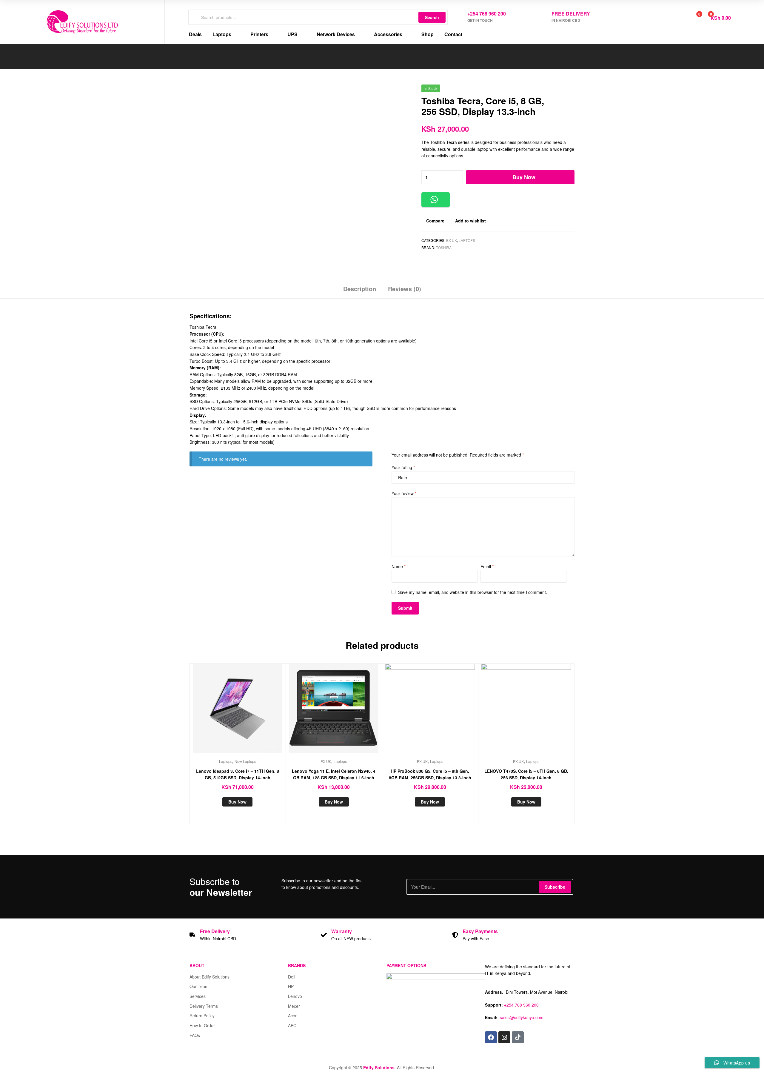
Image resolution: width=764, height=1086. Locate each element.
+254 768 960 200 (521, 1005)
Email (487, 566)
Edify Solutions (379, 1067)
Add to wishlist (470, 221)
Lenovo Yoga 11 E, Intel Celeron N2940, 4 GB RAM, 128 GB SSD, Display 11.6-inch (333, 774)
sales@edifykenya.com (521, 1017)
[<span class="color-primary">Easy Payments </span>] (455, 935)
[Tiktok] (518, 1037)
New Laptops (245, 761)
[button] (435, 199)
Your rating (403, 467)
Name (399, 566)
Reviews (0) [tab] (404, 288)
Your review (404, 493)
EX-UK (451, 240)
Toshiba (444, 247)
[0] (693, 17)
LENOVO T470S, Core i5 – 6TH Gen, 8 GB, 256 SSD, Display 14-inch (526, 774)
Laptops (467, 240)
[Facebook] (491, 1037)
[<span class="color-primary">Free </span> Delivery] (192, 935)
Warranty (341, 931)
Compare (435, 221)
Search (432, 17)
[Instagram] (504, 1037)
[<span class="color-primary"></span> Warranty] (324, 935)
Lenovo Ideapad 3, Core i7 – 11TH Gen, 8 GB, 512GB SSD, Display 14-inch (237, 774)
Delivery (215, 931)
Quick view (251, 713)
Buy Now (523, 177)
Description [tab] (359, 288)
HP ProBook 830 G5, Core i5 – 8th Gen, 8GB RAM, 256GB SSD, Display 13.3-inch (430, 774)
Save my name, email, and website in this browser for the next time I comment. (472, 592)
